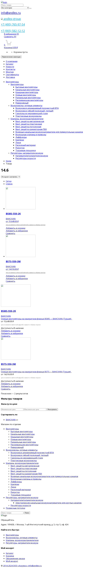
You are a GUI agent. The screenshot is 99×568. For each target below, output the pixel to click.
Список (9, 183)
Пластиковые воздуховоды (28, 116)
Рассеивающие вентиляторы (29, 100)
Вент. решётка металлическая (29, 121)
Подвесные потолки (15, 508)
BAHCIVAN (11, 419)
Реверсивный (21, 103)
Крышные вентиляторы (26, 92)
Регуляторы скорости (25, 158)
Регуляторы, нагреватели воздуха (27, 153)
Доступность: (7, 328)
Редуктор (20, 147)
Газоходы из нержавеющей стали (31, 113)
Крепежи (19, 140)
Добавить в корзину (15, 228)
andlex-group (12, 19)
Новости (10, 66)
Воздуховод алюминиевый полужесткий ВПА (37, 108)
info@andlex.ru (11, 13)
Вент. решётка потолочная (28, 126)
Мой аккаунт (12, 561)
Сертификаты (12, 74)
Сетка (8, 181)
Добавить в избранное (17, 230)
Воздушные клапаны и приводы (30, 134)
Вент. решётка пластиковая (28, 124)
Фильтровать (52, 409)
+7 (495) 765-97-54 (13, 24)
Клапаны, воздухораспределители (27, 118)
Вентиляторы (12, 81)
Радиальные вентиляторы (28, 97)
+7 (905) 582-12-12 (13, 31)
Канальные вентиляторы (27, 89)
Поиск (27, 513)
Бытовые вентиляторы (26, 87)
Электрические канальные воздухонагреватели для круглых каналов (48, 502)
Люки (18, 142)
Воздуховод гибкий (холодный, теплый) (34, 110)
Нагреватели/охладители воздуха (31, 155)
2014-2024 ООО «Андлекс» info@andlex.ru (22, 565)
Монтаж (10, 72)
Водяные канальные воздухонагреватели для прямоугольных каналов (49, 132)
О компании (11, 61)
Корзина (10, 556)
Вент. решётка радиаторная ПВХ (31, 129)
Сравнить (10, 36)
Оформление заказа (15, 558)
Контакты (10, 69)
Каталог (9, 64)
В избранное (11, 34)
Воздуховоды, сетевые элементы (26, 105)
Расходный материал (25, 145)
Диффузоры (21, 137)
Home (8, 161)
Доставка (10, 77)
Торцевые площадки (25, 150)
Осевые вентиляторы (25, 95)
